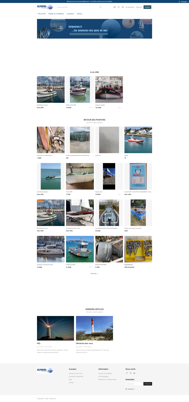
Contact (71, 382)
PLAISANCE (70, 14)
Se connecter (130, 7)
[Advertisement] (94, 54)
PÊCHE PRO (42, 14)
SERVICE (79, 14)
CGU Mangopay (103, 376)
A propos (41, 347)
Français (184, 2)
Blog (70, 379)
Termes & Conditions (105, 373)
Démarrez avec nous (84, 343)
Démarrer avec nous (75, 373)
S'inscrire (139, 7)
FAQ (38, 343)
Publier (147, 7)
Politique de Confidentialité (107, 379)
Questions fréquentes (76, 376)
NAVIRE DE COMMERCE (56, 14)
